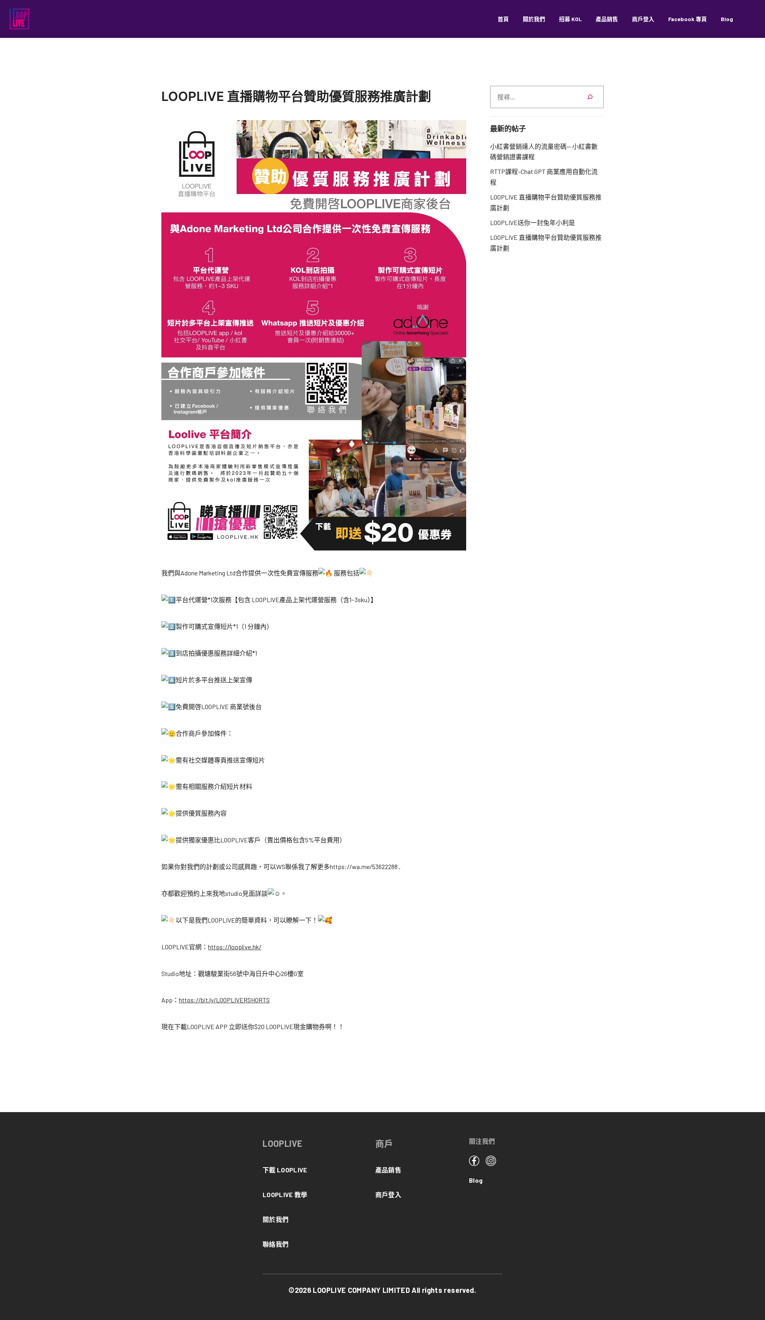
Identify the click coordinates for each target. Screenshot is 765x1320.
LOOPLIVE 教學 (285, 1194)
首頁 (503, 19)
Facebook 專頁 (687, 19)
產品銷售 (607, 19)
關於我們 (534, 19)
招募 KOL (570, 19)
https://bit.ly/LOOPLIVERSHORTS (224, 1000)
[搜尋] (590, 97)
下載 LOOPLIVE (285, 1170)
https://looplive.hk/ (234, 946)
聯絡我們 (275, 1244)
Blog (727, 19)
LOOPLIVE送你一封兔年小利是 (532, 222)
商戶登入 (643, 19)
